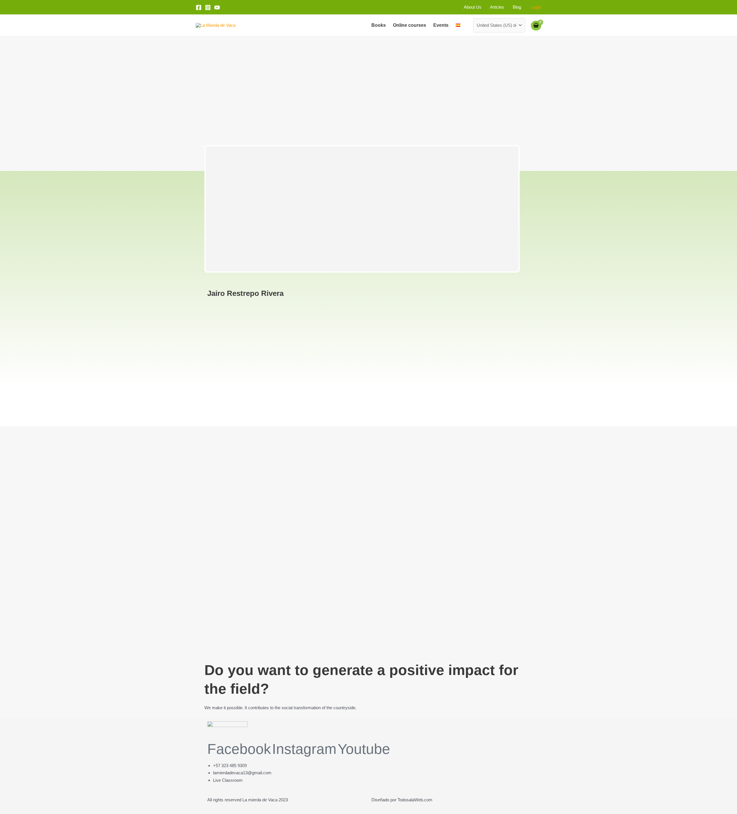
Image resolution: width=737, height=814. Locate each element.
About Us (472, 7)
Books (378, 25)
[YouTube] (217, 7)
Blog (517, 7)
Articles (497, 7)
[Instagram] (208, 7)
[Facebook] (199, 7)
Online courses (409, 25)
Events (441, 25)
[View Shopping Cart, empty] (536, 25)
